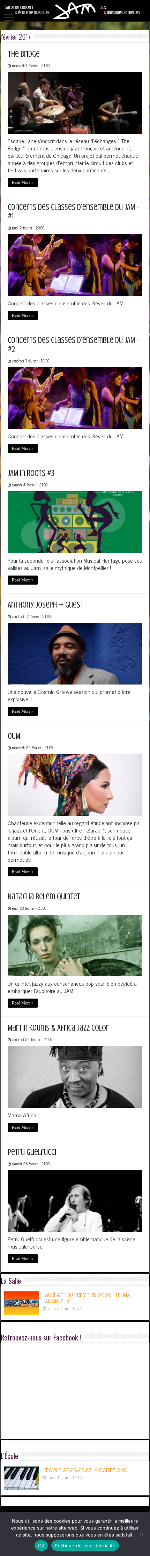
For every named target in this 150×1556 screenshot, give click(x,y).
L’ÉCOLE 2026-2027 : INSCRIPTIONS (85, 1469)
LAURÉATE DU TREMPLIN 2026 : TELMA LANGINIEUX (86, 1297)
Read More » (22, 182)
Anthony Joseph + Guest (46, 605)
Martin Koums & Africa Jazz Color (58, 1028)
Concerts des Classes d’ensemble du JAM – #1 (74, 212)
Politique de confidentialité (85, 1545)
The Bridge (24, 54)
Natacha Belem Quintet (44, 896)
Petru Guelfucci (32, 1152)
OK (41, 1545)
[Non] (141, 1534)
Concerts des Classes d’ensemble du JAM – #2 (74, 345)
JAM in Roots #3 (31, 473)
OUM (14, 736)
